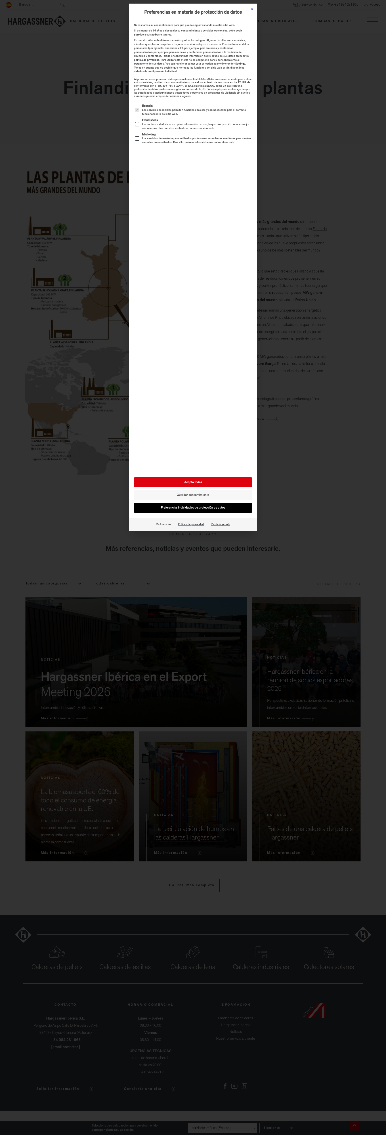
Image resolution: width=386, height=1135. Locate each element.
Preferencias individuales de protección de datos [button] (193, 507)
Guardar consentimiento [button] (193, 495)
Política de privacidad (191, 524)
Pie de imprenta (220, 524)
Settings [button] (240, 64)
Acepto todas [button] (193, 482)
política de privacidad (146, 60)
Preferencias (163, 524)
